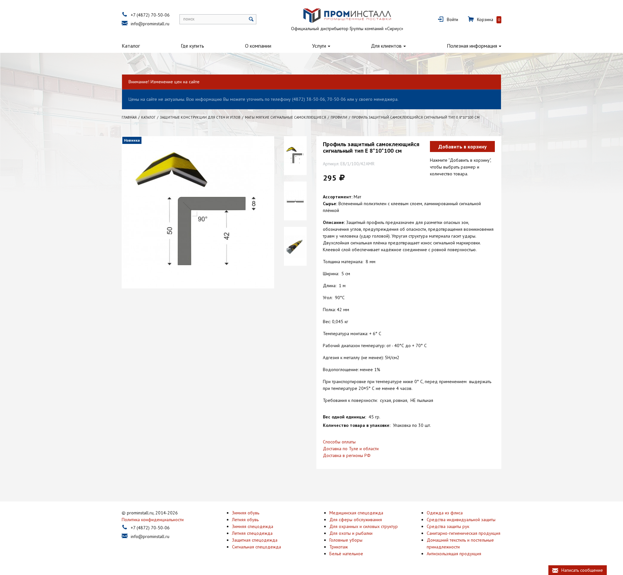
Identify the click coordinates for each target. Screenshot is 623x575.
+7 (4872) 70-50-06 (150, 15)
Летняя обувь (245, 519)
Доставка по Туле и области (351, 449)
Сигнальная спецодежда (256, 547)
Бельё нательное (346, 554)
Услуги (319, 45)
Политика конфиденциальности (153, 519)
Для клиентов (386, 45)
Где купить (192, 45)
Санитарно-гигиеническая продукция (463, 533)
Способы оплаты (339, 442)
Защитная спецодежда (254, 540)
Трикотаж (338, 547)
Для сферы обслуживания (355, 519)
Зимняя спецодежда (252, 526)
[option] (295, 155)
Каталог (131, 45)
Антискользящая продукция (454, 554)
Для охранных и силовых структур (363, 526)
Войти (452, 19)
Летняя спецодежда (252, 533)
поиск (188, 19)
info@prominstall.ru (150, 24)
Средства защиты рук (448, 526)
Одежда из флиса (445, 513)
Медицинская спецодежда (356, 513)
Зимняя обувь (245, 513)
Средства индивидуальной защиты (461, 519)
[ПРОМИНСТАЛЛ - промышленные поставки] (347, 15)
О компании (258, 45)
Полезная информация (472, 45)
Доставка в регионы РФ (347, 455)
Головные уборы (345, 540)
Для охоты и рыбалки (351, 533)
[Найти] (251, 19)
